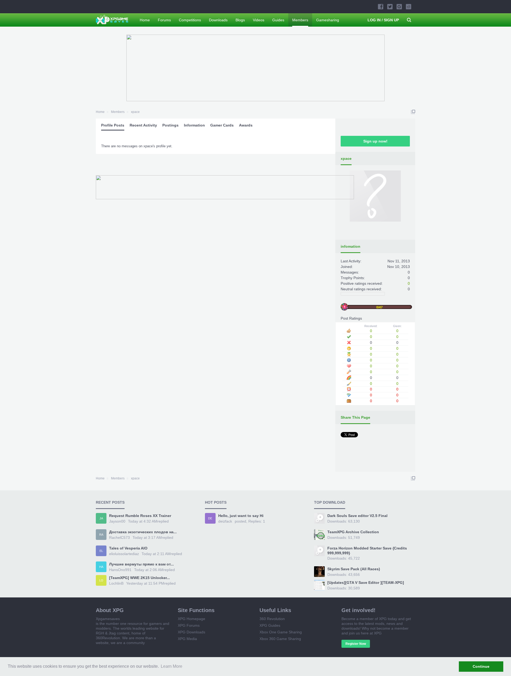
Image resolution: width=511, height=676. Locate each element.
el (101, 550)
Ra (101, 534)
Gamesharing (327, 20)
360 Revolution (272, 619)
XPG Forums (189, 625)
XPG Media (187, 639)
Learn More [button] (171, 666)
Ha (101, 566)
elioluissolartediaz (124, 554)
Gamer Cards (222, 125)
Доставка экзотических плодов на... (143, 532)
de (210, 518)
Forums (164, 20)
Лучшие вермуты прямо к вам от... (141, 564)
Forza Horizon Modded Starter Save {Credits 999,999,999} (367, 550)
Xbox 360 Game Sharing (280, 639)
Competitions (190, 20)
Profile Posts (112, 125)
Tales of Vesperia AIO (128, 548)
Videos (258, 20)
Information (194, 125)
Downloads (218, 20)
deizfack (225, 521)
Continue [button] (481, 666)
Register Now (355, 644)
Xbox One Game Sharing (280, 632)
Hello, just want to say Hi (240, 516)
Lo (101, 580)
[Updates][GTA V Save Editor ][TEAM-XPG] (365, 582)
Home (145, 20)
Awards (246, 125)
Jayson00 (117, 521)
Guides (278, 20)
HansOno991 (120, 570)
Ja (101, 518)
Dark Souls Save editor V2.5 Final (357, 516)
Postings (170, 125)
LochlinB (116, 583)
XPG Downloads (191, 632)
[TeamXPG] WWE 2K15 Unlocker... (139, 578)
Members (300, 20)
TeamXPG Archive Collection (353, 532)
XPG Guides (269, 625)
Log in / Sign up (383, 20)
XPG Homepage (191, 619)
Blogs (240, 20)
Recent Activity (143, 125)
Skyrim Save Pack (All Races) (353, 569)
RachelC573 (119, 537)
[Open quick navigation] (413, 112)
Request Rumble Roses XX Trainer (140, 516)
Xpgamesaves (108, 619)
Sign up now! (375, 141)
